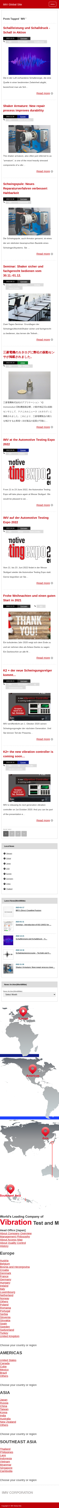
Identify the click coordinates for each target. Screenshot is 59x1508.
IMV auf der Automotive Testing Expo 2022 (26, 520)
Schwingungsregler (16, 687)
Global (8, 858)
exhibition (21, 453)
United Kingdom (9, 1336)
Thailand (9, 889)
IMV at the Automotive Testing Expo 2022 (29, 442)
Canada (5, 1363)
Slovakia (5, 1320)
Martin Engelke (14, 288)
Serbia (4, 1314)
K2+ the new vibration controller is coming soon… (28, 754)
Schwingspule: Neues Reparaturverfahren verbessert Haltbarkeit (25, 188)
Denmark (5, 1273)
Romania (5, 1307)
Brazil (3, 1372)
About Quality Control (13, 1242)
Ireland (4, 1285)
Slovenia (5, 1317)
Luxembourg (7, 1292)
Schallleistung (39, 42)
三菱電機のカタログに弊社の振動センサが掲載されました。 (29, 354)
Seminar (37, 285)
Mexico (4, 1369)
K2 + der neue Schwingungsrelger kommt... (27, 673)
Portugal (5, 1311)
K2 (35, 684)
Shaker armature (24, 120)
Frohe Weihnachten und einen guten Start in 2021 (29, 598)
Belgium (5, 1263)
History (4, 1246)
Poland (4, 1304)
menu (53, 4)
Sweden (5, 1326)
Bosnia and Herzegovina (15, 1266)
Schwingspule (23, 202)
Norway (4, 1298)
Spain (3, 1323)
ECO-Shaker (23, 42)
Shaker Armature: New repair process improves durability (24, 108)
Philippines (6, 1452)
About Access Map (11, 1239)
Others (4, 1301)
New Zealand (8, 1421)
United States (8, 1360)
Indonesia (6, 1458)
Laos (3, 1455)
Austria (4, 1260)
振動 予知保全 (24, 366)
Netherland (6, 1295)
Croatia (4, 1270)
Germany (23, 38)
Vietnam (9, 853)
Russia (4, 1402)
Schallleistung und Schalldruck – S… (31, 939)
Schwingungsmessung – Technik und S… (33, 953)
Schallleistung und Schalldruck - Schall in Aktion (26, 30)
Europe (23, 116)
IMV (10, 42)
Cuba (3, 1366)
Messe (20, 531)
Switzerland (7, 1329)
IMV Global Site (16, 1506)
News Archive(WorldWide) (12, 991)
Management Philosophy (15, 1236)
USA (8, 869)
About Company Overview (16, 1233)
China (8, 884)
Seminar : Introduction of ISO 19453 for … (33, 925)
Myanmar (5, 1464)
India (3, 1415)
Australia (5, 1418)
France (4, 1276)
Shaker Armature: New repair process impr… (35, 967)
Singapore (6, 1467)
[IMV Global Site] (29, 4)
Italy (2, 1288)
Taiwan (4, 1409)
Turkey (4, 1333)
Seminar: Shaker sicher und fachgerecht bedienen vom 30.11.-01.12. (23, 271)
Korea (3, 1412)
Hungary (5, 1282)
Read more (43, 93)
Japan (22, 363)
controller (29, 765)
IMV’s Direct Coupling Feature (28, 910)
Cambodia (6, 1471)
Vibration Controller (16, 769)
